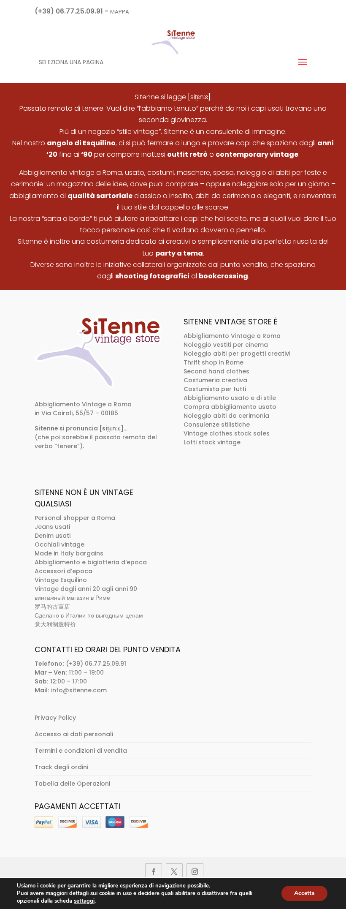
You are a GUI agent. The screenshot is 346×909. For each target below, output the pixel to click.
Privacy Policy (55, 717)
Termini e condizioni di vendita (81, 750)
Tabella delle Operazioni (72, 783)
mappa (119, 12)
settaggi (84, 901)
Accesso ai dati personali (74, 734)
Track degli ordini (61, 767)
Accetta (304, 893)
